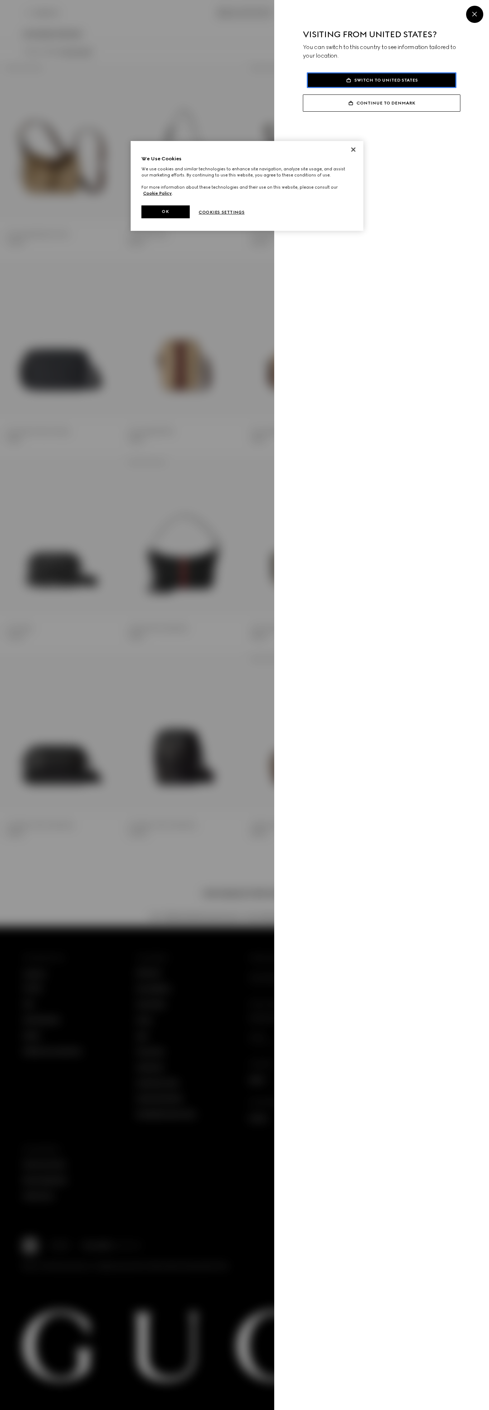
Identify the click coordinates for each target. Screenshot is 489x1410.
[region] (247, 186)
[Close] (474, 14)
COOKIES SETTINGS (222, 212)
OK (165, 211)
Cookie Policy (157, 193)
